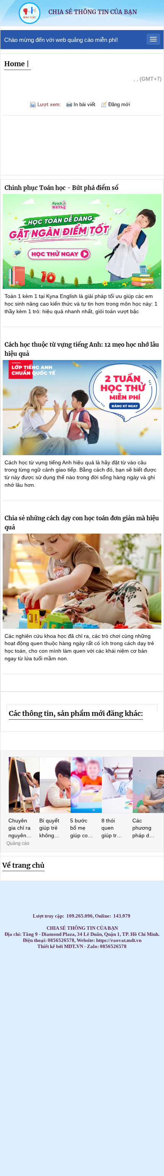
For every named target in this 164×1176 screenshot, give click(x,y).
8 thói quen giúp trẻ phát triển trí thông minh (112, 828)
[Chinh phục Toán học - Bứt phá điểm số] (82, 241)
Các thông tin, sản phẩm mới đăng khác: (76, 713)
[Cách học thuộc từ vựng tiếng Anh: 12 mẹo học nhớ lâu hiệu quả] (82, 407)
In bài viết (84, 104)
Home (14, 63)
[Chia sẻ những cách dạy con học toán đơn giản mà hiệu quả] (82, 581)
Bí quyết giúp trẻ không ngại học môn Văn (50, 828)
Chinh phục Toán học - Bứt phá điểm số (61, 187)
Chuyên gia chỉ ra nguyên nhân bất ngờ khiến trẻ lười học (19, 828)
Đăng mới (119, 104)
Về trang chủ (23, 865)
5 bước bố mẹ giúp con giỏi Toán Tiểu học (81, 828)
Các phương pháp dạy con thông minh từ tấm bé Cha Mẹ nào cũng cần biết (143, 828)
